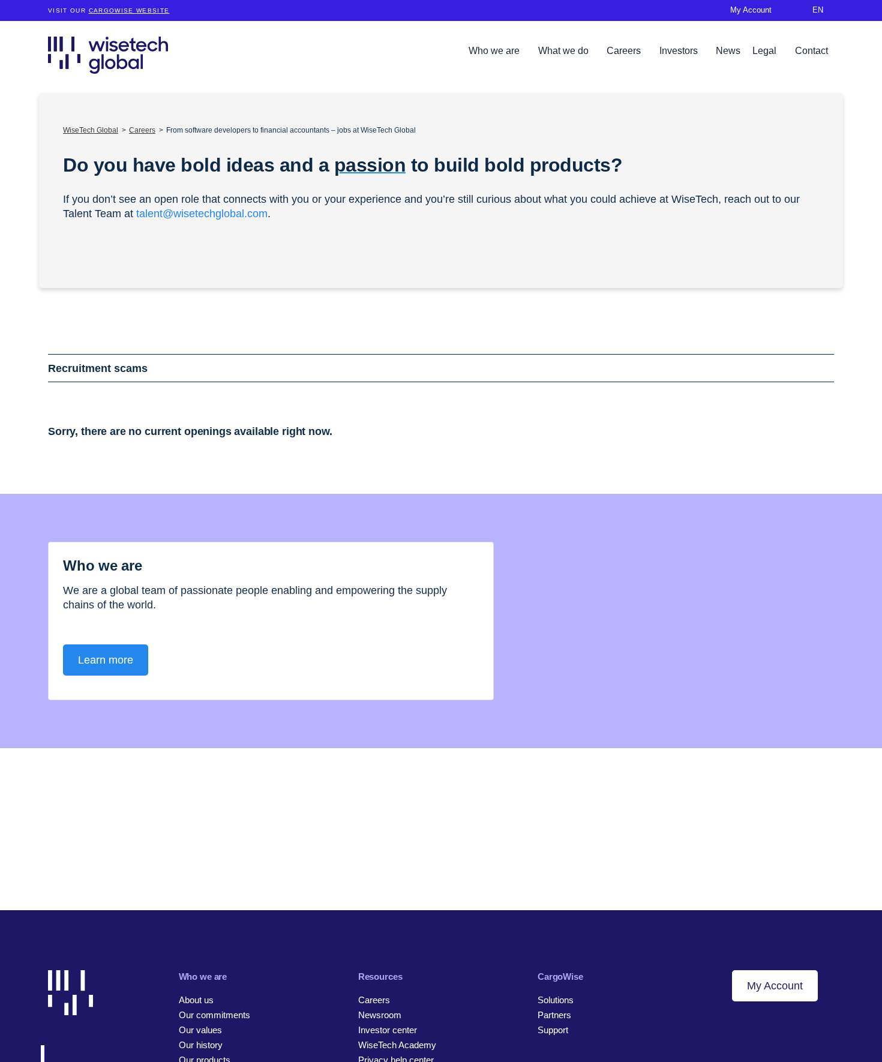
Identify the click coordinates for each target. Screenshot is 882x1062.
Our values (200, 1030)
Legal (765, 51)
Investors (679, 51)
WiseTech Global (90, 130)
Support (553, 1030)
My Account (775, 986)
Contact (811, 51)
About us (196, 1000)
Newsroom (379, 1015)
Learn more (105, 660)
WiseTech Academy (397, 1045)
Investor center (387, 1030)
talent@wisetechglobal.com (202, 214)
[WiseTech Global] (108, 55)
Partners (554, 1015)
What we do (564, 51)
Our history (201, 1045)
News (728, 51)
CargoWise (560, 976)
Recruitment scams (98, 368)
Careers (625, 51)
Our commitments (214, 1015)
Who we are (495, 51)
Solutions (556, 1000)
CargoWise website (129, 10)
